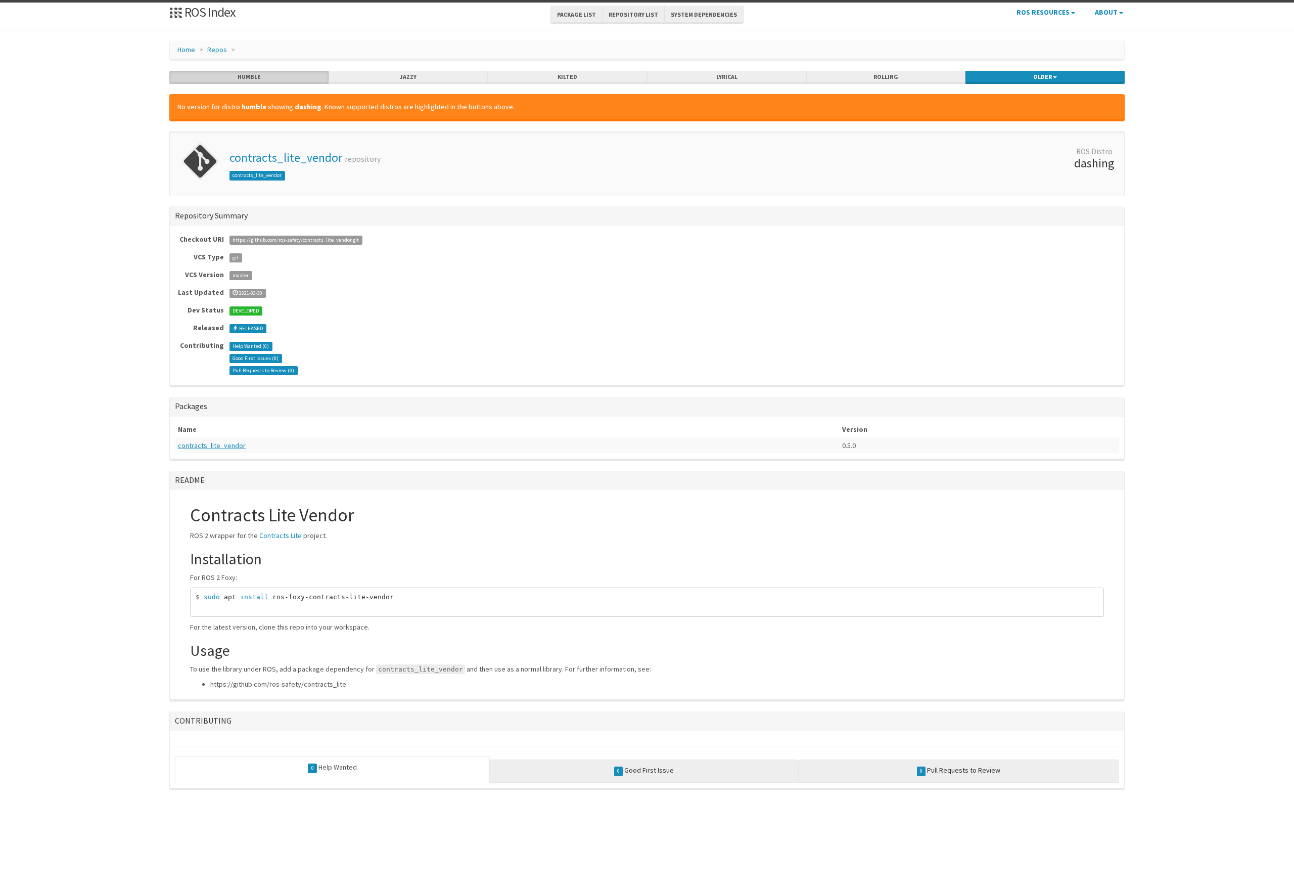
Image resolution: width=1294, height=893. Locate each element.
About (1107, 12)
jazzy (408, 76)
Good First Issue (645, 770)
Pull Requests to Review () (263, 370)
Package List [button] (576, 14)
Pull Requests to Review (960, 770)
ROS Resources (1043, 12)
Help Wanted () (251, 346)
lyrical (726, 76)
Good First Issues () (256, 358)
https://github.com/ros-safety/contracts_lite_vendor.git (296, 240)
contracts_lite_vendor (285, 157)
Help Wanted (334, 767)
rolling (885, 76)
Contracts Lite (280, 535)
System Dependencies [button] (704, 14)
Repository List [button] (633, 14)
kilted (567, 76)
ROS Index (209, 12)
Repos (217, 49)
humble (249, 76)
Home (186, 49)
